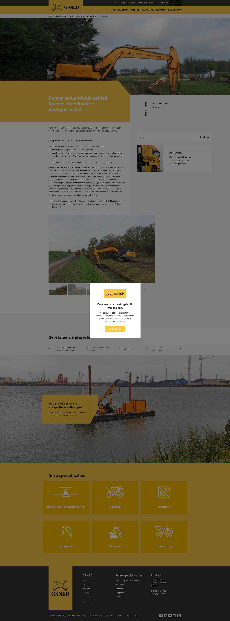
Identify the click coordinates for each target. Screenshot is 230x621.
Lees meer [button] (120, 321)
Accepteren (115, 329)
